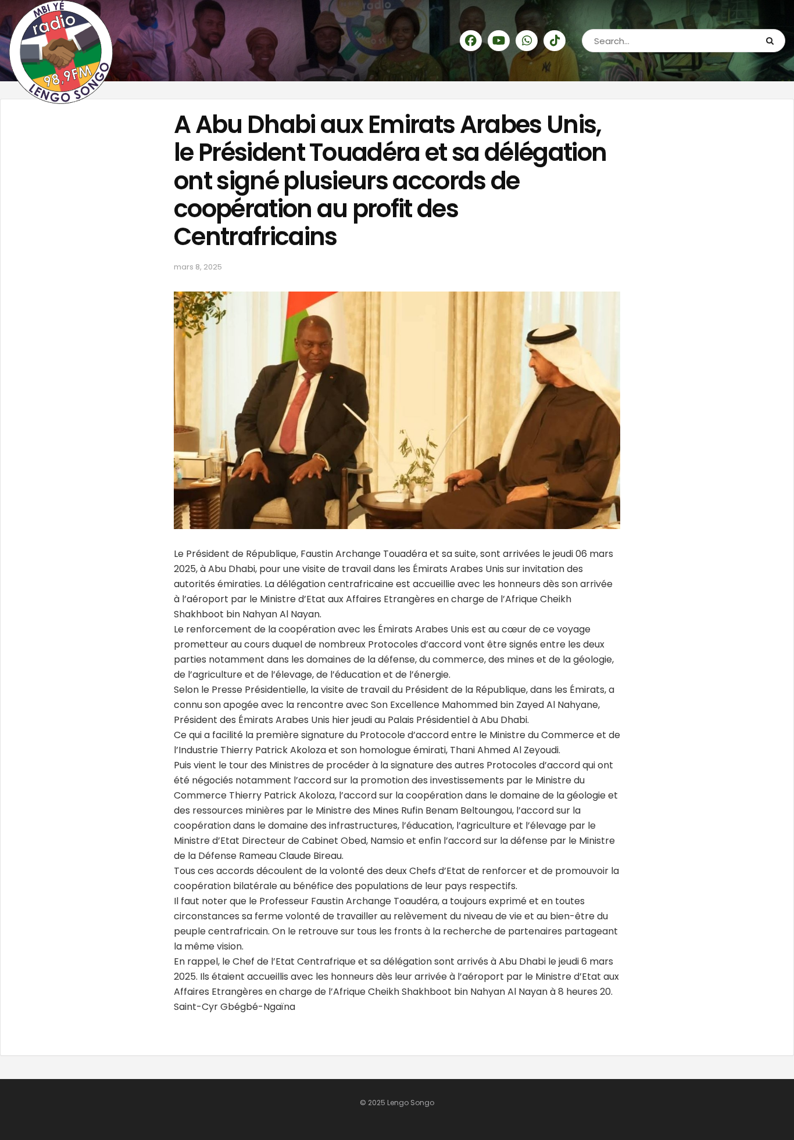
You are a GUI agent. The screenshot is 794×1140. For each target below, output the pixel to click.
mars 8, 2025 (198, 266)
